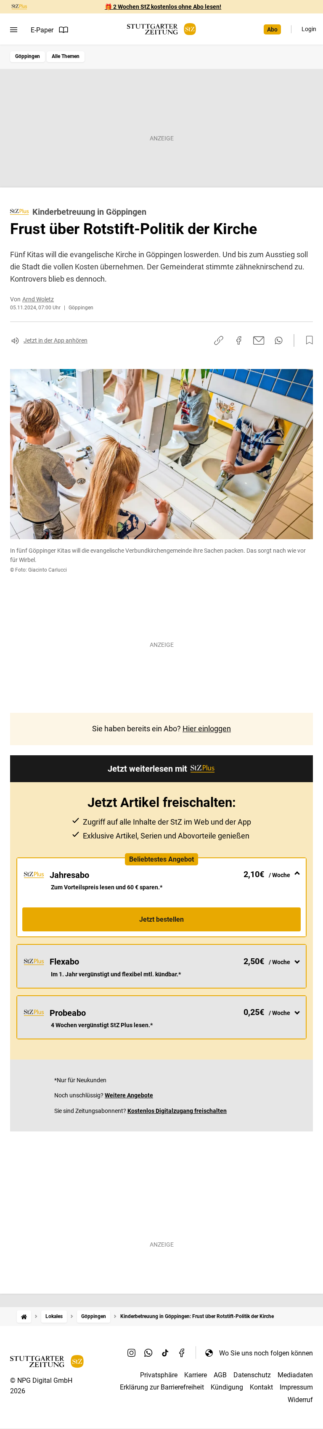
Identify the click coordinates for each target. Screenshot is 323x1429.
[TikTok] (165, 1353)
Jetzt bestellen (161, 919)
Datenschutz (252, 1375)
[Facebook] (182, 1353)
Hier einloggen (207, 728)
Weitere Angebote (129, 1095)
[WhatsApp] (148, 1353)
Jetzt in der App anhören (55, 340)
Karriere (195, 1375)
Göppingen (27, 56)
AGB (220, 1375)
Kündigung (227, 1387)
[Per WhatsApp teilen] (278, 340)
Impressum (296, 1387)
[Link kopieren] (218, 340)
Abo (272, 29)
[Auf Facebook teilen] (238, 340)
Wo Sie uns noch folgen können (266, 1353)
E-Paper (42, 30)
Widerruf (300, 1400)
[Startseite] (24, 1316)
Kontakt (261, 1387)
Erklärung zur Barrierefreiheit (162, 1387)
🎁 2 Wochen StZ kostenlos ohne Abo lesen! (163, 6)
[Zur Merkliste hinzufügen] (307, 340)
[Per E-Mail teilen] (259, 340)
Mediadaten (295, 1375)
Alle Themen (65, 56)
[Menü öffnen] (13, 29)
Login (309, 29)
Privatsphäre (158, 1375)
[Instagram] (131, 1353)
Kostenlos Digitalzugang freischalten (177, 1110)
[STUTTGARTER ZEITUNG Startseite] (161, 29)
